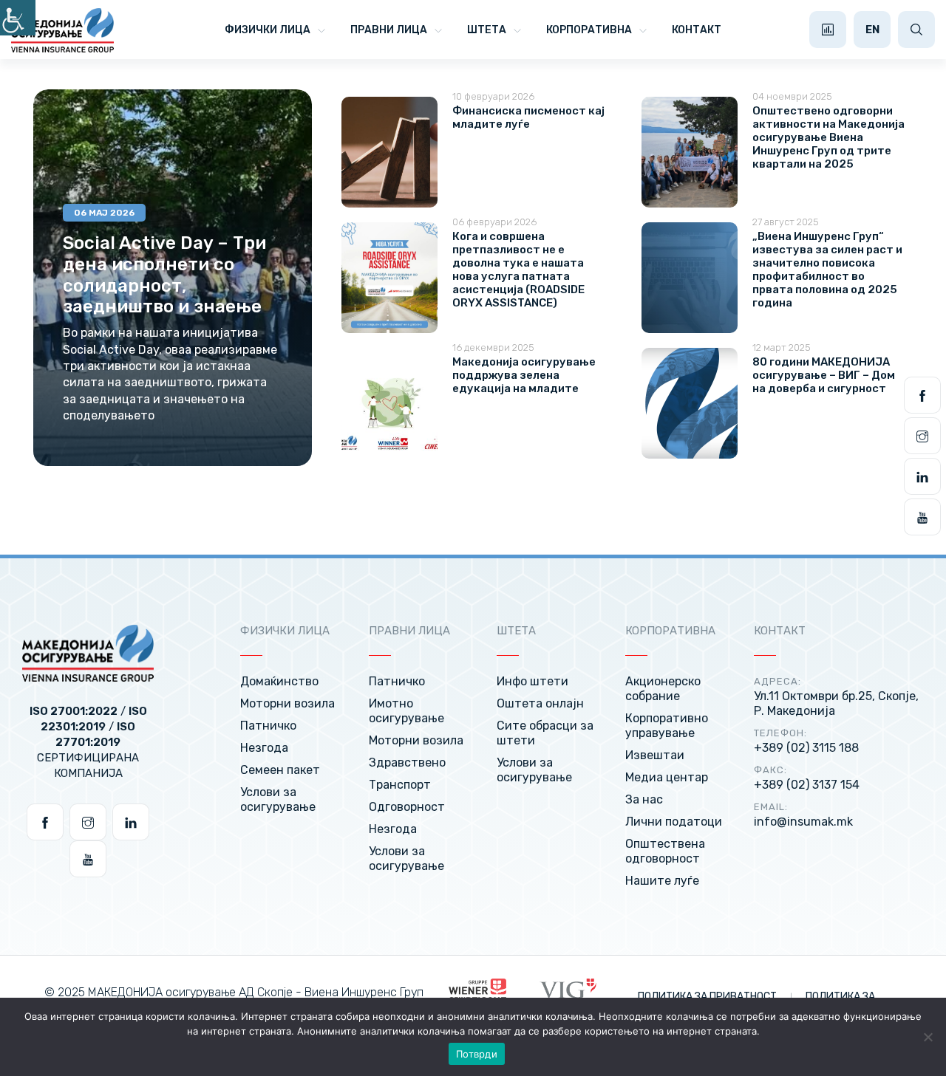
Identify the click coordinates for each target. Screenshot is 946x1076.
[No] (927, 1036)
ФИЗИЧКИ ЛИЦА (267, 30)
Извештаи (654, 755)
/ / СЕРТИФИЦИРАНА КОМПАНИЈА (88, 742)
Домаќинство (279, 681)
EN (872, 29)
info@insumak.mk (803, 822)
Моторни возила (287, 703)
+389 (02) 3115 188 (806, 748)
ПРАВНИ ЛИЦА (388, 30)
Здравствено (407, 762)
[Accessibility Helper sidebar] (17, 17)
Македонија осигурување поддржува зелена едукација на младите (524, 375)
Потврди (476, 1054)
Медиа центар (666, 777)
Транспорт (400, 785)
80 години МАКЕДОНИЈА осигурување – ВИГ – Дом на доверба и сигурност (823, 375)
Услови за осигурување (278, 799)
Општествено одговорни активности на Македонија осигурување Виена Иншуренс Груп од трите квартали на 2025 (828, 137)
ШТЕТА (486, 30)
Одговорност (407, 807)
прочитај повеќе (143, 465)
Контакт (696, 30)
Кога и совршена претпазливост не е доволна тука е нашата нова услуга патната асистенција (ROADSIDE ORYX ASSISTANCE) (518, 269)
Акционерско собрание (663, 688)
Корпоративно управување (666, 725)
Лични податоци (673, 822)
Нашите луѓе (662, 881)
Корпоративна (589, 30)
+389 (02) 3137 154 (807, 785)
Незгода (264, 748)
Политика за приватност (708, 996)
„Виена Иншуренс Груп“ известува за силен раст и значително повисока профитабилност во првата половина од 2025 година (827, 269)
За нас (644, 799)
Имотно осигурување (406, 710)
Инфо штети (532, 681)
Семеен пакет (280, 770)
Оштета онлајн (540, 703)
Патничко (268, 726)
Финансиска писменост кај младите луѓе (528, 117)
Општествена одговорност (665, 851)
